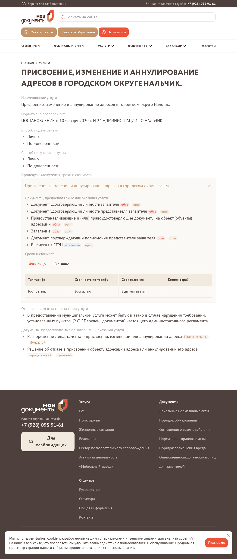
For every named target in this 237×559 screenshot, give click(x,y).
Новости (208, 46)
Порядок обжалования (178, 420)
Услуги (44, 63)
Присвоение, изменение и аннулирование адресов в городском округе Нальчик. (99, 185)
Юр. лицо (61, 264)
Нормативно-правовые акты (182, 438)
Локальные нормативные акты (184, 411)
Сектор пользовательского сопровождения (114, 448)
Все (82, 411)
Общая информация (95, 508)
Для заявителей (172, 466)
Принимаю (216, 543)
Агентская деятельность (98, 457)
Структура (87, 498)
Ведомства (87, 438)
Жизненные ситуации (96, 429)
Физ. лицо (37, 264)
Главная (27, 63)
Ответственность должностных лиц (187, 457)
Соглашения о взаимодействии (184, 429)
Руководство (89, 489)
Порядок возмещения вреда (182, 448)
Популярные (89, 420)
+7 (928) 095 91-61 (202, 4)
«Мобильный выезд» (96, 466)
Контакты (86, 517)
